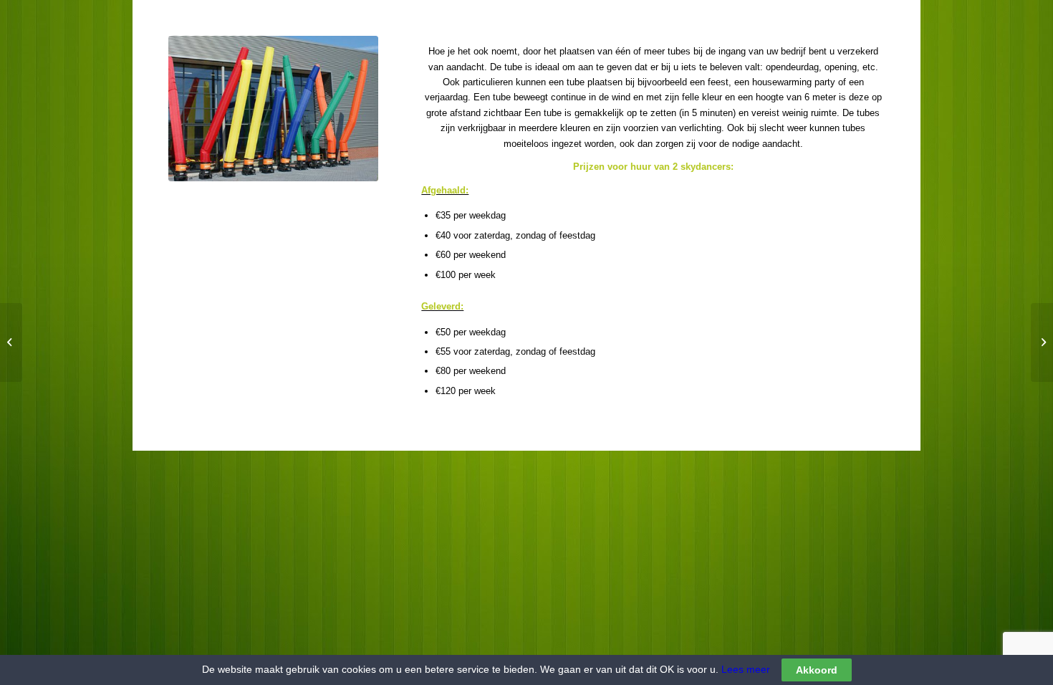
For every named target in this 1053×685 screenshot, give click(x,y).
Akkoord (816, 670)
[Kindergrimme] (11, 342)
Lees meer (744, 669)
